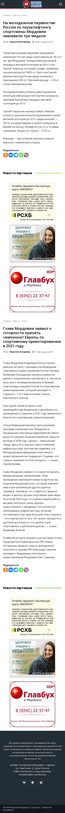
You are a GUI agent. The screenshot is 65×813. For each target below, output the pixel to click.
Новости (16, 15)
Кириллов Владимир (20, 41)
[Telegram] (16, 155)
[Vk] (24, 782)
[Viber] (26, 155)
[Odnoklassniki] (5, 155)
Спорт (24, 15)
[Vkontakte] (10, 155)
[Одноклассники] (41, 782)
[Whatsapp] (21, 155)
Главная (6, 15)
